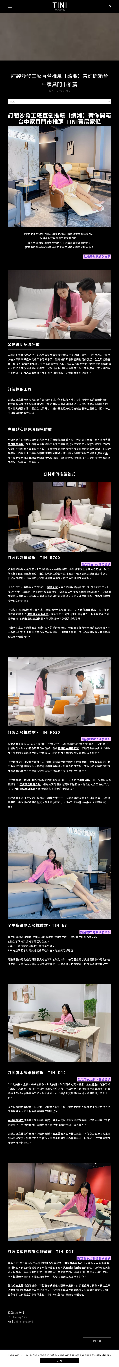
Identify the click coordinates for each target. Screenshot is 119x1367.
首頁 (51, 90)
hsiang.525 (20, 1317)
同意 (59, 1360)
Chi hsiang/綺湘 (23, 1321)
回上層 (97, 1341)
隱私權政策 (103, 1355)
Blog (59, 90)
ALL (68, 90)
